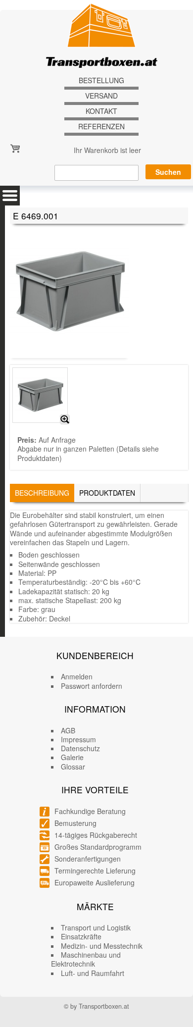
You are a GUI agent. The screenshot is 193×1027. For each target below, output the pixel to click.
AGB (68, 730)
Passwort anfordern (91, 686)
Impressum (78, 739)
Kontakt (101, 111)
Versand (101, 96)
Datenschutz (80, 748)
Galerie (72, 757)
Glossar (73, 766)
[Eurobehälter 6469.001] (65, 419)
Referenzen (101, 126)
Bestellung (101, 80)
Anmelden (77, 676)
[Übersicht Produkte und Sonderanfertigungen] (10, 195)
